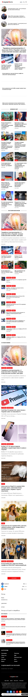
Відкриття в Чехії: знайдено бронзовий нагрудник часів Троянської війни (20, 204)
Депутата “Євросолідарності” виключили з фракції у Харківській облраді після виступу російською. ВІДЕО (13, 619)
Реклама (21, 680)
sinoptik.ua (16, 610)
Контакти (16, 680)
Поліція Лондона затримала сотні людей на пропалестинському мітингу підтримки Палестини (7, 145)
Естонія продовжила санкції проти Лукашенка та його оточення (7, 204)
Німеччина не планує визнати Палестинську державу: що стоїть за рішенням (6, 185)
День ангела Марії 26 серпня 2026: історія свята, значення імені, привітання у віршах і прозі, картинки (13, 488)
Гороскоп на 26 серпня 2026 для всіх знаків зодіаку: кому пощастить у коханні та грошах (13, 527)
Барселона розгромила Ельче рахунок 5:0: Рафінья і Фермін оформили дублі (15, 313)
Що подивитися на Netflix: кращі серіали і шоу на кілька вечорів (14, 89)
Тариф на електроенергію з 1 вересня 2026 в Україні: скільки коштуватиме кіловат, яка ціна (14, 50)
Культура (3, 659)
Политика (4, 616)
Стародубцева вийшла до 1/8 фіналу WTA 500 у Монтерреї (16, 329)
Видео (2, 661)
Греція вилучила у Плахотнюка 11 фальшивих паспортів (20, 184)
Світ (3, 120)
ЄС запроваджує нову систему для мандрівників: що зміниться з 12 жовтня (21, 165)
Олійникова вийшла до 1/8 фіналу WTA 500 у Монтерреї (16, 338)
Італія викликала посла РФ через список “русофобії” (6, 164)
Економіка (9, 229)
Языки (15, 661)
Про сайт (7, 680)
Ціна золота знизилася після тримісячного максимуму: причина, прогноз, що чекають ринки (13, 104)
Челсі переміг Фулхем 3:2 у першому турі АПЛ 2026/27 (16, 280)
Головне (4, 229)
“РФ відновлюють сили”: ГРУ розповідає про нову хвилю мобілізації (17, 9)
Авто (15, 659)
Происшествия (18, 657)
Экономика (4, 653)
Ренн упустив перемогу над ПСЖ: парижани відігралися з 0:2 (16, 305)
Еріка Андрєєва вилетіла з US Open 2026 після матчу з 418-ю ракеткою (15, 297)
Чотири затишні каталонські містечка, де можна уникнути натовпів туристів (20, 145)
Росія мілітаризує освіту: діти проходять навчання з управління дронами (7, 125)
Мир (15, 655)
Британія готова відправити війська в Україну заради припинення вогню (21, 124)
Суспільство (5, 253)
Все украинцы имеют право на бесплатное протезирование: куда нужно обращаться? (15, 643)
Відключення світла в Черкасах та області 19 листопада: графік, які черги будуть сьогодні (16, 634)
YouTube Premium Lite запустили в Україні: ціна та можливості (6, 67)
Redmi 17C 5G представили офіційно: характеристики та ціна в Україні (20, 66)
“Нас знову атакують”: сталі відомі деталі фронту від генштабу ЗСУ (17, 24)
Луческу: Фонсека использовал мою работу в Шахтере (13, 626)
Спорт (13, 277)
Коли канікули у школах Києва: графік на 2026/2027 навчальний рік (12, 74)
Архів (11, 680)
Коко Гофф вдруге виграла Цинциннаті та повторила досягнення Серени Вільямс (15, 321)
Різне (3, 483)
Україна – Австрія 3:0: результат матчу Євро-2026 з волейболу (15, 288)
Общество (9, 640)
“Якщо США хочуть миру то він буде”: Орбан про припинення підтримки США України (16, 17)
